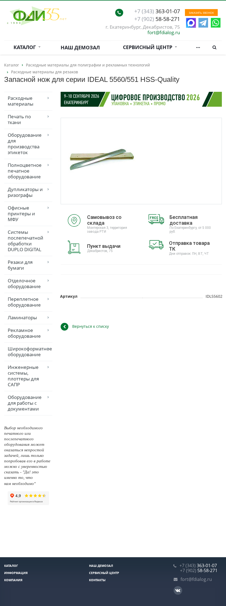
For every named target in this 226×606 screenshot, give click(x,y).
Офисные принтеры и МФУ (21, 213)
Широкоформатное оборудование (30, 351)
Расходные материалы (20, 101)
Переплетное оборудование (24, 302)
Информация (16, 573)
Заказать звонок (201, 13)
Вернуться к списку (90, 326)
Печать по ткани (19, 119)
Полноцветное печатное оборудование (25, 171)
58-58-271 (157, 19)
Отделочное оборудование (24, 283)
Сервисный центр (149, 47)
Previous (76, 160)
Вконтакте (178, 590)
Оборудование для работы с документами (25, 403)
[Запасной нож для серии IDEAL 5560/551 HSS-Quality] (102, 161)
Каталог (26, 47)
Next (127, 160)
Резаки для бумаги (20, 265)
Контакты (97, 580)
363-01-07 (157, 11)
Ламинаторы (22, 317)
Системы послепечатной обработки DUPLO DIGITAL (25, 241)
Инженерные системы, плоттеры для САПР (23, 376)
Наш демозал (80, 47)
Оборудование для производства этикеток (25, 143)
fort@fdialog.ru (163, 32)
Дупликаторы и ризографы (25, 192)
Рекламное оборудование (24, 333)
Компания (13, 580)
